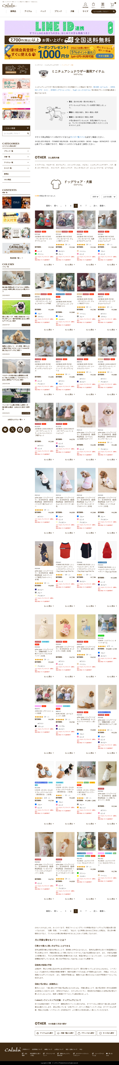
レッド (39, 251)
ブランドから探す (87, 1033)
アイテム (28, 11)
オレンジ (82, 808)
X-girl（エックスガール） (82, 90)
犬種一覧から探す (67, 1033)
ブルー (102, 251)
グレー (60, 254)
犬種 (72, 11)
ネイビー (61, 251)
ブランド (58, 11)
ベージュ (82, 251)
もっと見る (48, 264)
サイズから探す (108, 1033)
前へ (56, 206)
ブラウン (40, 317)
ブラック (40, 726)
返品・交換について (71, 1049)
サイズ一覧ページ (77, 137)
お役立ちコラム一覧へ (15, 419)
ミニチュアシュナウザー (52, 65)
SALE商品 (7, 179)
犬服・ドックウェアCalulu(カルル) (58, 1063)
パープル (61, 726)
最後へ (102, 206)
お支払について (59, 1049)
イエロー (61, 319)
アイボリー (41, 384)
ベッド (43, 11)
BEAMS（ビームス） (101, 87)
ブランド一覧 (8, 151)
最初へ (49, 206)
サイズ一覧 (8, 168)
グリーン (40, 254)
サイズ (85, 11)
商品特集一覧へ (15, 258)
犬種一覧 (7, 157)
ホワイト (103, 314)
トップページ (39, 65)
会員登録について (37, 1049)
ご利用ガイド (26, 1049)
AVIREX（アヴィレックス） (61, 90)
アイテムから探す (46, 1033)
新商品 (13, 11)
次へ (95, 206)
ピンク (81, 254)
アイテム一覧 (8, 162)
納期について (48, 1049)
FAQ (81, 1049)
